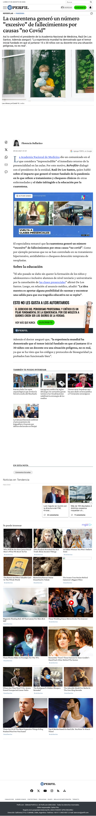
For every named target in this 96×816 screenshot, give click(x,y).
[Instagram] (52, 790)
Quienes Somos (20, 799)
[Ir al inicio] (18, 7)
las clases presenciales (52, 282)
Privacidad (42, 799)
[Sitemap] (64, 791)
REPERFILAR (8, 13)
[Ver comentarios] (91, 14)
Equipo (50, 799)
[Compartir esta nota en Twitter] (6, 149)
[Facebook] (31, 791)
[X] (38, 790)
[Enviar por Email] (6, 164)
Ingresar (68, 8)
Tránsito (75, 799)
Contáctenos (32, 799)
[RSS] (58, 791)
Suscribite (80, 8)
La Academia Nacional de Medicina (39, 157)
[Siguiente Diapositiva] (91, 502)
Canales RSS (9, 799)
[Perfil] (48, 785)
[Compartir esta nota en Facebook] (6, 142)
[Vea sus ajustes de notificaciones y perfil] (90, 7)
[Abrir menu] (5, 8)
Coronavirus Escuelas (23, 472)
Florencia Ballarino (32, 143)
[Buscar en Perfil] (91, 2)
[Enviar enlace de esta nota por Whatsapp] (6, 157)
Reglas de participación (62, 799)
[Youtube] (45, 791)
